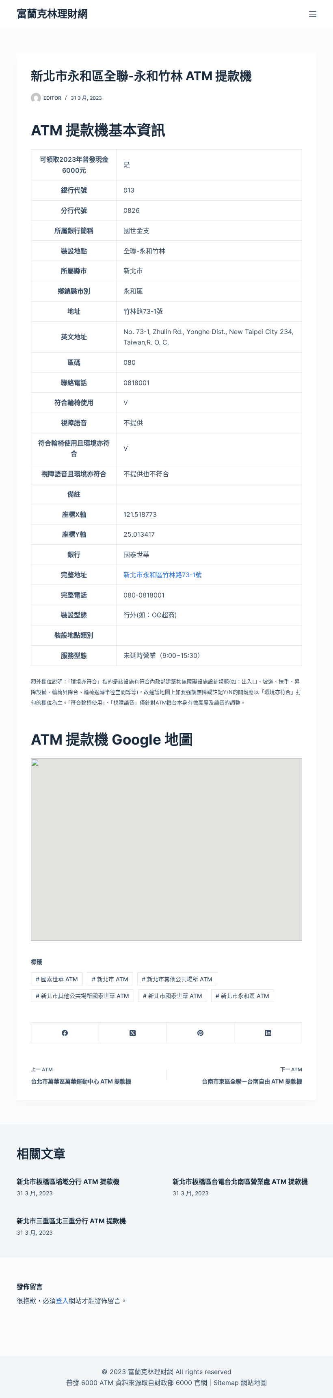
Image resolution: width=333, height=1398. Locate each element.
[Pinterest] (201, 1033)
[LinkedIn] (268, 1033)
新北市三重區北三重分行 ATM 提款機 (71, 1221)
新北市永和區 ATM (242, 995)
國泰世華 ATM (57, 979)
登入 (62, 1301)
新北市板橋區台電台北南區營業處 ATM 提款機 (240, 1181)
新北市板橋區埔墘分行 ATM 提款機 (68, 1181)
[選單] (312, 14)
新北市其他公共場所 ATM (177, 979)
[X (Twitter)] (133, 1033)
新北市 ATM (110, 979)
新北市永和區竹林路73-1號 (162, 575)
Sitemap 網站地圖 (240, 1383)
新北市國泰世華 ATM (172, 995)
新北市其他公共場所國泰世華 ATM (82, 995)
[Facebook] (65, 1033)
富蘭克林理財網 (52, 14)
